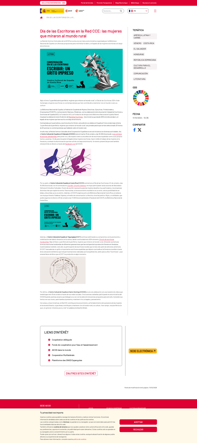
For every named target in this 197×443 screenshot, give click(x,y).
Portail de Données (87, 3)
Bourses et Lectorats (149, 3)
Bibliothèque (135, 3)
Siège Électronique (121, 3)
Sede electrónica (141, 351)
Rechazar (138, 429)
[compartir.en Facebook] (134, 130)
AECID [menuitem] (91, 408)
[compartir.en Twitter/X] (139, 130)
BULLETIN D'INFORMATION (51, 3)
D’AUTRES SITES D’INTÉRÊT (81, 373)
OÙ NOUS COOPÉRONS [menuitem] (114, 408)
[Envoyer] (121, 10)
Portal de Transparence (104, 3)
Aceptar (138, 422)
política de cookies (79, 439)
